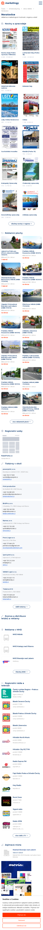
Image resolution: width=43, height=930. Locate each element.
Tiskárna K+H (8, 589)
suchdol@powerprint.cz (10, 477)
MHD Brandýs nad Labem (23, 658)
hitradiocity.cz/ (17, 755)
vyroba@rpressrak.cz (9, 528)
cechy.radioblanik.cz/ (19, 731)
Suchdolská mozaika (9, 151)
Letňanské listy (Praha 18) (30, 53)
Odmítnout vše (21, 926)
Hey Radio (17, 785)
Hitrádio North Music (21, 737)
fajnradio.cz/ (16, 778)
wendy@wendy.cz (8, 580)
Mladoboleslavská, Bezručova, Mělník (10, 279)
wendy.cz (6, 582)
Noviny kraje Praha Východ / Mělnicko (8, 53)
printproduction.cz (8, 496)
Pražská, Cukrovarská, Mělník (31, 356)
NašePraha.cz (6, 456)
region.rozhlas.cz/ (18, 694)
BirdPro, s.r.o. (8, 503)
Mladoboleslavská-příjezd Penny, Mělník (30, 409)
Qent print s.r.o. (8, 555)
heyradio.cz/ (16, 788)
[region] (21, 913)
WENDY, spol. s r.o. (10, 572)
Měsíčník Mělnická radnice (8, 87)
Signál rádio (17, 809)
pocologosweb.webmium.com (12, 548)
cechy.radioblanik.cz (18, 707)
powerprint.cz (7, 479)
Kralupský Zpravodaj (9, 183)
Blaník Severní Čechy (21, 701)
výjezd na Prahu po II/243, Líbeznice (10, 253)
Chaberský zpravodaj (30, 183)
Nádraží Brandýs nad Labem (24, 850)
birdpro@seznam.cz (9, 511)
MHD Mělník (18, 634)
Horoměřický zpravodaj (10, 215)
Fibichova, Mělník (31, 305)
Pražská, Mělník (30, 383)
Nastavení (21, 920)
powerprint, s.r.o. (9, 469)
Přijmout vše (21, 915)
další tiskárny (21, 607)
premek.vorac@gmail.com (11, 546)
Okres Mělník (27, 9)
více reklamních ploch (20, 422)
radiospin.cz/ (16, 826)
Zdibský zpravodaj (29, 215)
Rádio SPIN (17, 821)
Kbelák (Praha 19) (29, 151)
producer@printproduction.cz (12, 494)
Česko (3, 9)
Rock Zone (17, 797)
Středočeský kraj (14, 9)
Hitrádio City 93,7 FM (21, 749)
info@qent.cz (7, 563)
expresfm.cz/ (16, 767)
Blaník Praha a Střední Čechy (24, 713)
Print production (9, 486)
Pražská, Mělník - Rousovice (31, 252)
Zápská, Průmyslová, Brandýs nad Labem (9, 306)
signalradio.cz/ (17, 814)
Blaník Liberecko (20, 725)
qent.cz (5, 565)
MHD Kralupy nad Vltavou (23, 646)
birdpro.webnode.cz (9, 513)
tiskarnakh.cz (7, 599)
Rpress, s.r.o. (7, 520)
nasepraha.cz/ (5, 458)
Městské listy (27, 86)
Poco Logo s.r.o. (9, 538)
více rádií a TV (20, 835)
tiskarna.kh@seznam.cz (10, 597)
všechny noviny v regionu (20, 224)
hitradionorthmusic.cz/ (19, 743)
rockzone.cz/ (16, 802)
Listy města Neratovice (10, 120)
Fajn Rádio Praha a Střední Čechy (26, 773)
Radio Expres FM (19, 761)
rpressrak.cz (6, 530)
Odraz (24, 120)
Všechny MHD (21, 672)
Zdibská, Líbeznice (29, 332)
